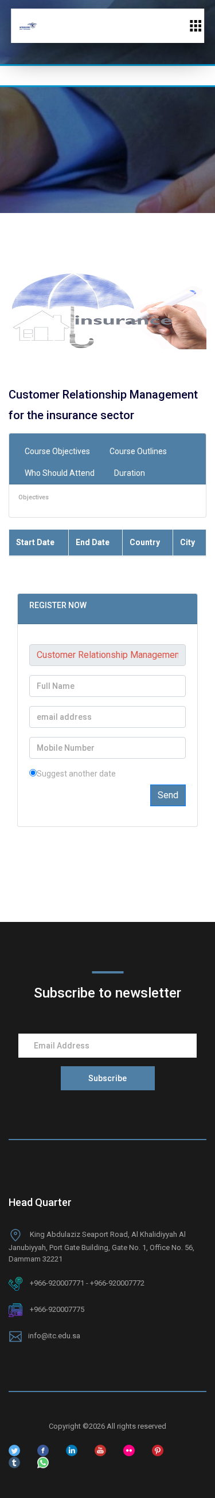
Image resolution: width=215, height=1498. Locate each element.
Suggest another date (76, 773)
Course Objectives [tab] (57, 451)
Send (168, 795)
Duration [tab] (129, 473)
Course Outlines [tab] (138, 451)
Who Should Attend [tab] (60, 473)
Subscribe (107, 1078)
